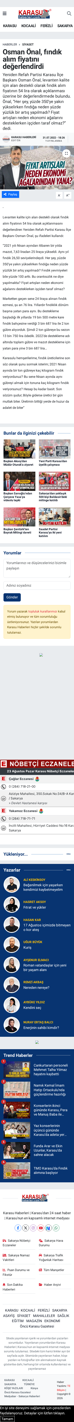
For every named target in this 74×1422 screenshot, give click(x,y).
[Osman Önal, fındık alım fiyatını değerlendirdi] (37, 167)
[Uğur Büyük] (11, 944)
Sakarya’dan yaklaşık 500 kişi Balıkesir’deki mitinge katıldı (53, 497)
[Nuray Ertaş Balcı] (11, 1025)
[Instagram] (33, 1228)
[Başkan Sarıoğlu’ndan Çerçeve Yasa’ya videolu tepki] (19, 481)
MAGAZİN (34, 1321)
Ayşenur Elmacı (36, 960)
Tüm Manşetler (54, 1270)
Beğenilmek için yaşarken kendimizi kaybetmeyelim (43, 887)
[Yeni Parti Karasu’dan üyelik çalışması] (55, 449)
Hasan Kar (32, 920)
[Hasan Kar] (11, 924)
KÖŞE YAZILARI (13, 1388)
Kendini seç (32, 1008)
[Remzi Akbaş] (11, 985)
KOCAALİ (28, 26)
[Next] (48, 1228)
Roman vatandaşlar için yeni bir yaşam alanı (44, 967)
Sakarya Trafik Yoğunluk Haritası (51, 1257)
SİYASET (28, 44)
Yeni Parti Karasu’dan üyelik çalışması (53, 462)
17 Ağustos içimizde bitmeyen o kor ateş (47, 927)
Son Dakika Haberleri (13, 1287)
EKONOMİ (52, 1321)
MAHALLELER (44, 1316)
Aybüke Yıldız (34, 1002)
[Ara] (69, 14)
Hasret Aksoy (34, 902)
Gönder (12, 597)
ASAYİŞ (9, 1316)
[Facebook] (18, 1228)
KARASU (9, 26)
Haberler (10, 44)
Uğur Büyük (32, 942)
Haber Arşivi (52, 1285)
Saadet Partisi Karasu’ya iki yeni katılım (50, 532)
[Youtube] (40, 1228)
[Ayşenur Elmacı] (11, 965)
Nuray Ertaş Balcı (38, 1022)
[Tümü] (69, 854)
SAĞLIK (63, 1316)
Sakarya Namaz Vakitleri (16, 1257)
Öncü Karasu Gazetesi (37, 1326)
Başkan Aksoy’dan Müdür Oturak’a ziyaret (18, 462)
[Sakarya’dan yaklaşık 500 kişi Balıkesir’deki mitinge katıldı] (55, 481)
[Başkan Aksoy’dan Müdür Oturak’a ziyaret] (19, 449)
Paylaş (12, 194)
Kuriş (27, 947)
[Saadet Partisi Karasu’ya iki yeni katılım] (55, 517)
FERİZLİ (46, 26)
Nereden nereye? (36, 987)
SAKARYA (65, 26)
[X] (25, 1228)
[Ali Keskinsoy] (11, 884)
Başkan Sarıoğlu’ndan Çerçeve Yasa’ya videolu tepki (17, 497)
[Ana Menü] (5, 14)
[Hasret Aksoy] (11, 904)
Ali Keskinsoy (34, 880)
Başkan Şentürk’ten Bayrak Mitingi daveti (17, 530)
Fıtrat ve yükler (34, 907)
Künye (34, 1388)
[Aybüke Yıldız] (11, 1005)
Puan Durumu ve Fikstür (16, 1272)
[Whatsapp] (56, 1228)
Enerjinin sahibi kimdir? (41, 1028)
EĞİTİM (18, 1321)
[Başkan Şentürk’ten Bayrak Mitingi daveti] (19, 517)
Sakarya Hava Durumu (51, 1243)
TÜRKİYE (29, 1384)
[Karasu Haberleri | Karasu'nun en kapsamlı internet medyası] (37, 13)
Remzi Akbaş (33, 982)
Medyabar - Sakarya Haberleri (22, 1396)
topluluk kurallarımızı (43, 611)
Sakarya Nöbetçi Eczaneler (17, 1243)
